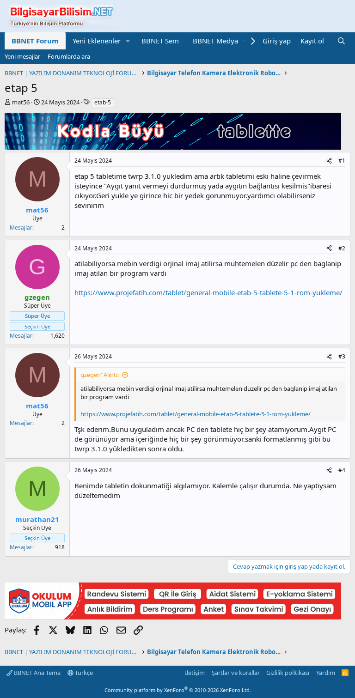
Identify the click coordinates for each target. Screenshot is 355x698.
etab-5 (102, 102)
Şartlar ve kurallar (236, 672)
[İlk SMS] (173, 616)
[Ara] (341, 40)
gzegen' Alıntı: (99, 374)
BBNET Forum (35, 40)
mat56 (21, 102)
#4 (341, 470)
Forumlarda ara (69, 56)
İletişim (195, 672)
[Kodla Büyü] (173, 147)
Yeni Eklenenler (97, 40)
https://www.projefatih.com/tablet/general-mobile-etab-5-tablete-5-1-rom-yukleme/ (208, 292)
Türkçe (83, 672)
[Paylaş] (329, 161)
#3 (341, 356)
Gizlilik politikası (287, 672)
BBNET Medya (215, 40)
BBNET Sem (160, 40)
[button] (128, 40)
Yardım (325, 672)
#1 (341, 160)
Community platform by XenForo (177, 689)
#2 (341, 248)
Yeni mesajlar (22, 56)
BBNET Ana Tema (36, 672)
